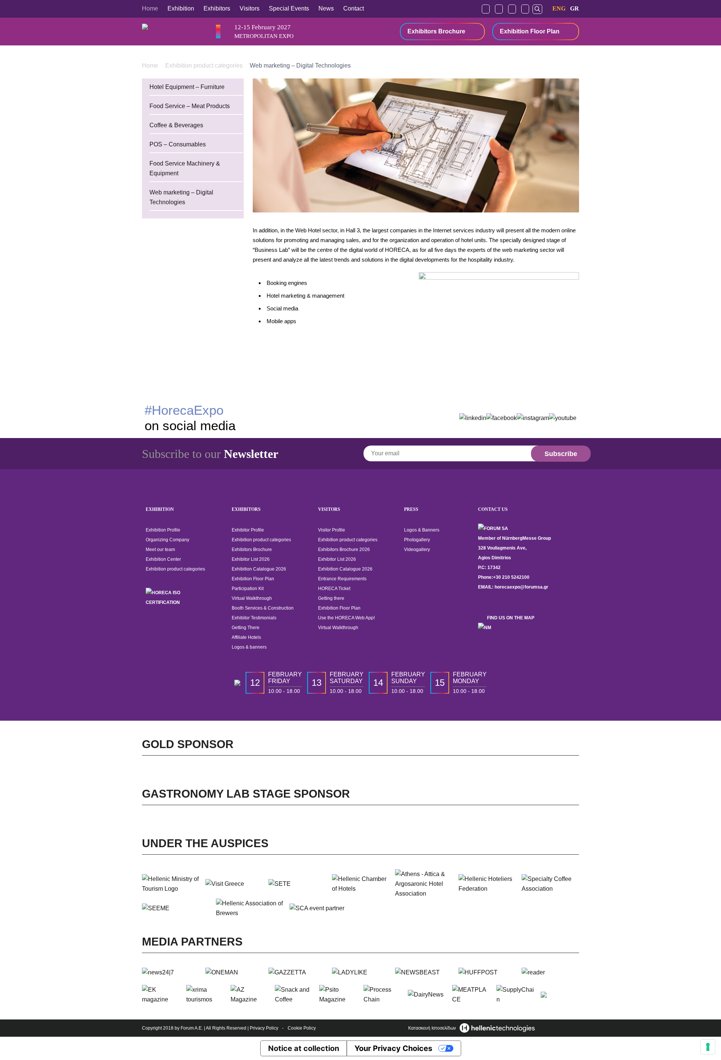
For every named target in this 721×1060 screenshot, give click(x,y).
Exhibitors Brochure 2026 (344, 549)
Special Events (289, 8)
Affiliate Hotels (246, 637)
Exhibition (180, 8)
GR (574, 8)
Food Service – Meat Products (189, 106)
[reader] (550, 972)
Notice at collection (303, 1048)
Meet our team (160, 549)
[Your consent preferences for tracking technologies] (708, 1047)
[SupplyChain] (515, 994)
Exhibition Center (163, 559)
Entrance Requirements (342, 578)
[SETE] (297, 884)
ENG (559, 8)
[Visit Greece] (234, 884)
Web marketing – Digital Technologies (181, 197)
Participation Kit (248, 588)
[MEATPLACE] (471, 994)
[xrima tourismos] (205, 994)
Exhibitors (217, 8)
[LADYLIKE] (360, 972)
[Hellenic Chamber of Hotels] (360, 884)
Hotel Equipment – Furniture (187, 87)
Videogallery (417, 549)
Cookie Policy (302, 1028)
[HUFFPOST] (487, 972)
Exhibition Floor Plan (530, 31)
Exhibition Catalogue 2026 (259, 569)
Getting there (331, 598)
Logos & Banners (421, 530)
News (326, 8)
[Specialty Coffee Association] (550, 884)
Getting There (245, 627)
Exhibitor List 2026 (251, 559)
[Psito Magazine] (338, 994)
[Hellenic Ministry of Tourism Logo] (170, 884)
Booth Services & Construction (263, 608)
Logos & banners (249, 647)
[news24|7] (170, 972)
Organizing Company (167, 539)
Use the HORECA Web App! (346, 617)
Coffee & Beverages (176, 125)
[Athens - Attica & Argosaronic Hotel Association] (424, 884)
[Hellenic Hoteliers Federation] (487, 884)
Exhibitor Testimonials (254, 617)
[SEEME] (176, 908)
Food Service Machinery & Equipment (184, 168)
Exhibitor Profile (248, 530)
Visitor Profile (331, 530)
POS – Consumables (177, 144)
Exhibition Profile (163, 530)
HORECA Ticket (334, 588)
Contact (353, 8)
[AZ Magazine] (250, 994)
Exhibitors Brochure (436, 31)
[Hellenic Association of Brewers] (250, 908)
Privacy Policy (264, 1028)
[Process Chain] (383, 994)
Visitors (249, 8)
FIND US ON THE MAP (510, 617)
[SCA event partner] (323, 908)
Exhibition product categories (204, 65)
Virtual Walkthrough (252, 598)
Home (150, 8)
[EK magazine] (161, 994)
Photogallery (417, 539)
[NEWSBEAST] (424, 972)
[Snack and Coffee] (294, 994)
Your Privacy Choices (393, 1048)
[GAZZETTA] (297, 972)
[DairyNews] (427, 995)
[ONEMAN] (234, 972)
